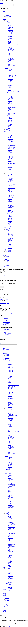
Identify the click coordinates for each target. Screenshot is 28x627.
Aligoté (9, 136)
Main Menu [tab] (5, 348)
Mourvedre (10, 47)
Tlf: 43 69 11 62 (3, 292)
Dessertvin (5, 254)
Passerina (10, 152)
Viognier (10, 172)
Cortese (9, 35)
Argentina (10, 117)
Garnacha (10, 38)
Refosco (10, 55)
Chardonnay (10, 32)
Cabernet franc (11, 27)
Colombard (10, 141)
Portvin (7, 17)
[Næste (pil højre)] (1, 615)
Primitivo (10, 54)
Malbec (9, 42)
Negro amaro (11, 49)
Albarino (10, 135)
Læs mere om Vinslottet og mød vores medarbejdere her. (12, 313)
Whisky (7, 265)
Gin (6, 259)
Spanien (10, 124)
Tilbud (4, 11)
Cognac (7, 257)
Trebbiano (10, 167)
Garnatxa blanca (11, 143)
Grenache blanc (11, 147)
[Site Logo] (2, 1)
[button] (1, 3)
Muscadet (10, 151)
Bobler (4, 249)
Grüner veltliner (11, 148)
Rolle (9, 162)
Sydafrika (10, 125)
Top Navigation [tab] (6, 349)
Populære (7, 129)
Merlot (9, 43)
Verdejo (9, 169)
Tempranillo (10, 63)
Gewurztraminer (11, 145)
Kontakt (4, 610)
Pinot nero (10, 52)
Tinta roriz (10, 64)
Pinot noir (10, 53)
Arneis (9, 137)
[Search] (13, 5)
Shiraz (9, 60)
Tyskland (10, 126)
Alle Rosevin (8, 228)
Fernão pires (10, 142)
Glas (4, 266)
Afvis (8, 626)
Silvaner (10, 164)
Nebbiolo (10, 48)
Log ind (4, 611)
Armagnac (7, 256)
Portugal (10, 121)
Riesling (10, 161)
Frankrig (10, 118)
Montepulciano (11, 46)
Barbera (10, 23)
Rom (6, 261)
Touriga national (11, 65)
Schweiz (10, 123)
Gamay (9, 37)
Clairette (10, 140)
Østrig (9, 226)
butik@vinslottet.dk (4, 299)
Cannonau (10, 30)
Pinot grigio (10, 157)
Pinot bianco (11, 155)
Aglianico (10, 22)
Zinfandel (10, 66)
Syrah (9, 61)
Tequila (7, 262)
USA (9, 128)
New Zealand (11, 120)
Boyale (9, 26)
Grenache (10, 39)
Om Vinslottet (6, 609)
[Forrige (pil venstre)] (0, 615)
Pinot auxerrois (11, 153)
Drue (6, 21)
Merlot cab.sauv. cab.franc (13, 44)
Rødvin (7, 14)
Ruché (9, 57)
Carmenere (10, 31)
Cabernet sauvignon (12, 28)
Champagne (8, 16)
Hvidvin (7, 15)
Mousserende (8, 251)
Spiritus (4, 255)
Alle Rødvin (8, 20)
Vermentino (10, 170)
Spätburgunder (11, 166)
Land (6, 115)
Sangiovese (10, 58)
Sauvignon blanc (11, 163)
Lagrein (9, 41)
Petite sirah (10, 50)
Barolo (9, 130)
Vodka (6, 263)
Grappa (7, 260)
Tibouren (10, 241)
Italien (9, 119)
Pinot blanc (10, 156)
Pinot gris (10, 158)
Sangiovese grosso (12, 59)
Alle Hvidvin (8, 132)
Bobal (9, 25)
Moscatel (10, 150)
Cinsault (10, 33)
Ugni (9, 168)
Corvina (10, 36)
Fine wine (5, 12)
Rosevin (4, 227)
